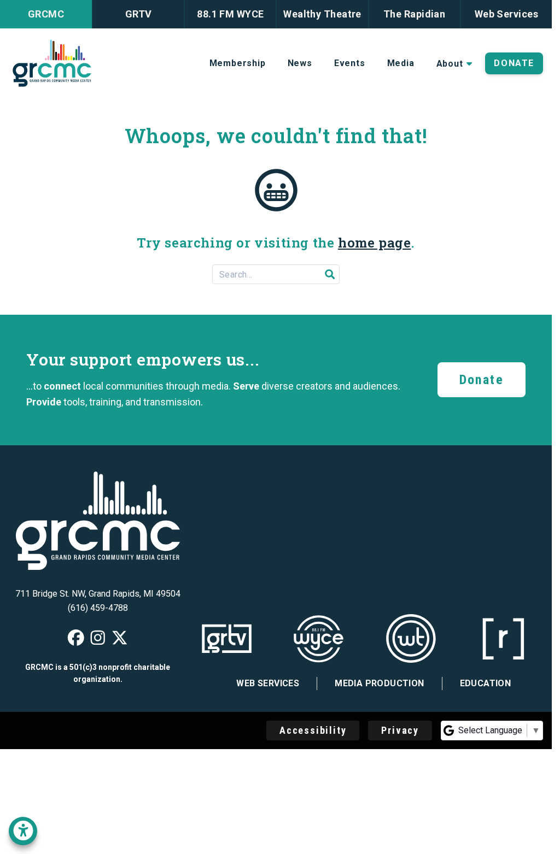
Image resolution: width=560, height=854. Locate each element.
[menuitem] (238, 63)
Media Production (379, 683)
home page (374, 242)
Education (485, 683)
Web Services (267, 683)
